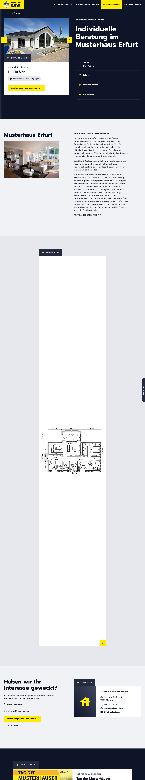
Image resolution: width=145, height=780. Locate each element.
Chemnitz (69, 4)
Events (138, 4)
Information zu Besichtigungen (24, 78)
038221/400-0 (108, 704)
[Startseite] (12, 4)
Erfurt (87, 4)
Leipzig (95, 4)
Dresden (79, 4)
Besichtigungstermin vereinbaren (25, 88)
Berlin (60, 4)
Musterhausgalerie (111, 4)
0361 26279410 (13, 704)
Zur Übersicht (16, 13)
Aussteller (128, 4)
